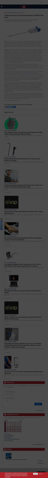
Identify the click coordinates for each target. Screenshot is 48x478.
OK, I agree (35, 473)
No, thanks (40, 473)
